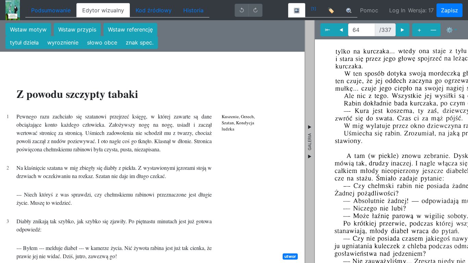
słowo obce (102, 42)
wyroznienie (62, 42)
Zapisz (449, 10)
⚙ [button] (449, 29)
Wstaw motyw (28, 29)
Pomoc (369, 10)
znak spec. (139, 42)
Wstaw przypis (77, 29)
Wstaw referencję (130, 29)
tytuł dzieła (24, 42)
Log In (397, 10)
